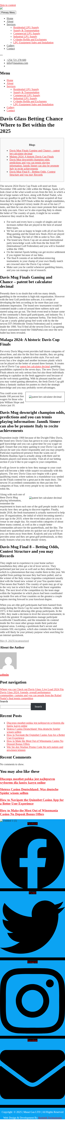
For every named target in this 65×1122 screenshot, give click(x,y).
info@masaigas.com (17, 63)
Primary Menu (8, 12)
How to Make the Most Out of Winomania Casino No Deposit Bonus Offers (29, 812)
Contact (11, 48)
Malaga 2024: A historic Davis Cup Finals (32, 156)
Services (11, 24)
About (10, 21)
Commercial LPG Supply (26, 33)
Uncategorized (21, 640)
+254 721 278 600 (16, 60)
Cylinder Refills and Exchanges (30, 39)
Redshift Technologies (50, 1117)
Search (4, 701)
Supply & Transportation (26, 30)
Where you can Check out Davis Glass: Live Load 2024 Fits (32, 689)
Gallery (10, 45)
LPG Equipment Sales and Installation (33, 42)
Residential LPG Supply (26, 27)
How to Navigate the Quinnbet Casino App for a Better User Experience (32, 801)
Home (10, 18)
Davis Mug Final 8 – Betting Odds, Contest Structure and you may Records (32, 173)
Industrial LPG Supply (25, 36)
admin (4, 674)
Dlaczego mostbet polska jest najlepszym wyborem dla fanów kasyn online (27, 780)
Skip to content (8, 5)
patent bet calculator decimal (35, 366)
